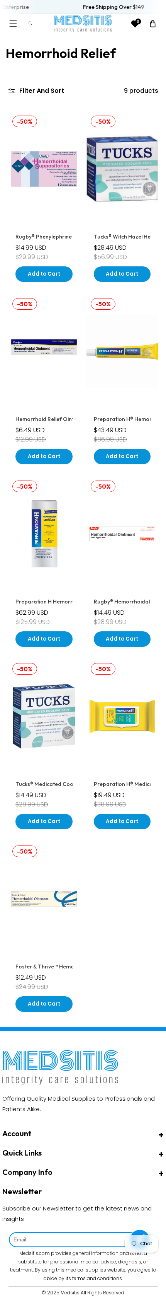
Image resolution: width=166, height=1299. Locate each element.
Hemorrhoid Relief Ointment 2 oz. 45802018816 (74, 419)
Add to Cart (44, 274)
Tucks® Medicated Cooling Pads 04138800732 (74, 784)
